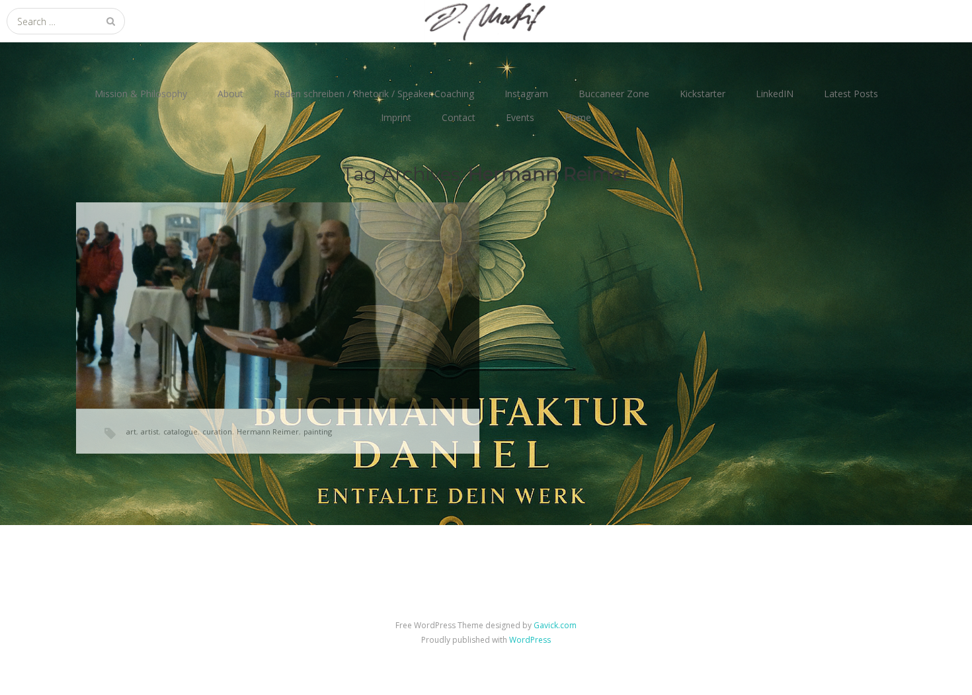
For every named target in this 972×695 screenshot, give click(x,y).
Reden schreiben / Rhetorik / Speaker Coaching (374, 93)
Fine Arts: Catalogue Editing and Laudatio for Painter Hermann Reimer (276, 288)
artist (150, 431)
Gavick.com (555, 625)
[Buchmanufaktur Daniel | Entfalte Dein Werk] (486, 21)
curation (217, 431)
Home (578, 117)
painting (318, 431)
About (230, 93)
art (131, 431)
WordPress (530, 639)
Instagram (526, 93)
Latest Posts (851, 93)
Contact (458, 117)
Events (520, 117)
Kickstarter (702, 93)
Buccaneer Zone (614, 93)
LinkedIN (774, 93)
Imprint (396, 117)
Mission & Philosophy (141, 93)
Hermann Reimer (268, 431)
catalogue (180, 431)
